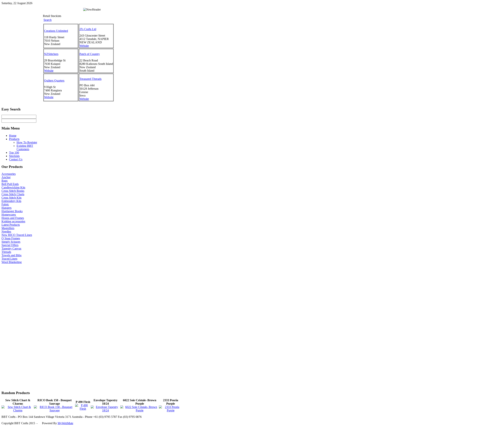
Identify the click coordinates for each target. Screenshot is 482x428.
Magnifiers (8, 228)
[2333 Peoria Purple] (170, 410)
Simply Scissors (11, 241)
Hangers (6, 207)
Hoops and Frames (13, 218)
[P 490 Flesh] (83, 408)
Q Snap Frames (11, 238)
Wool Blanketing (12, 262)
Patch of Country (89, 54)
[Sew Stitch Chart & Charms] (18, 410)
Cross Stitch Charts (13, 194)
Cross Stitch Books (13, 190)
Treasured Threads (90, 78)
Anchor (6, 177)
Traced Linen (9, 258)
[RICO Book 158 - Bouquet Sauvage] (54, 410)
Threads (6, 251)
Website (84, 45)
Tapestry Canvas (11, 248)
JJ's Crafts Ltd (87, 29)
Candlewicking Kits (13, 187)
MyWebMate (65, 423)
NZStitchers (51, 54)
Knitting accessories (13, 221)
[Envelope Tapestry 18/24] (105, 410)
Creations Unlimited (56, 30)
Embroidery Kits (11, 201)
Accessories (9, 173)
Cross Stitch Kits (11, 197)
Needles (6, 231)
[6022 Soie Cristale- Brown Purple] (139, 410)
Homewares (9, 214)
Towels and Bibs (11, 255)
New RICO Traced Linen (17, 235)
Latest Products (11, 224)
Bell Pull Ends (10, 184)
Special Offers (10, 245)
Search (47, 19)
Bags (5, 180)
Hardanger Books (12, 211)
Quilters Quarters (54, 80)
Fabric (5, 204)
